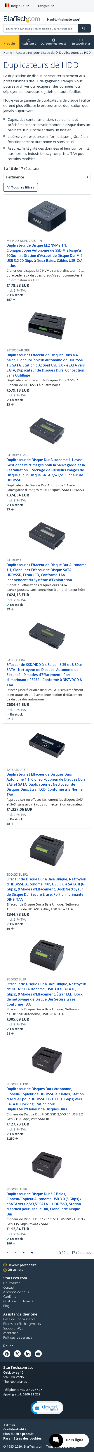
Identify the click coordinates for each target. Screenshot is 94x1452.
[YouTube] (38, 1353)
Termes (9, 1425)
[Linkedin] (27, 1353)
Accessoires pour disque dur (36, 52)
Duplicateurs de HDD (75, 52)
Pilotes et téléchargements (22, 1324)
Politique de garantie (17, 1337)
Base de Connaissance (19, 1319)
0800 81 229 (31, 1394)
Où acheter (16, 1269)
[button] (87, 177)
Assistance (29, 43)
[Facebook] (6, 1353)
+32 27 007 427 (31, 1390)
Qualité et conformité (18, 1301)
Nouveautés (11, 1283)
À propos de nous (16, 1292)
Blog (6, 1306)
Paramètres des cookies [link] (22, 1438)
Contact (8, 1287)
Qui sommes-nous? (53, 43)
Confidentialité (14, 1429)
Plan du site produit (18, 1434)
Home (7, 52)
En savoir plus (81, 43)
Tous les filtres (22, 187)
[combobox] (47, 177)
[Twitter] (17, 1353)
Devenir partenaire (22, 1265)
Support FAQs (13, 1328)
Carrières (9, 1297)
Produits (10, 43)
